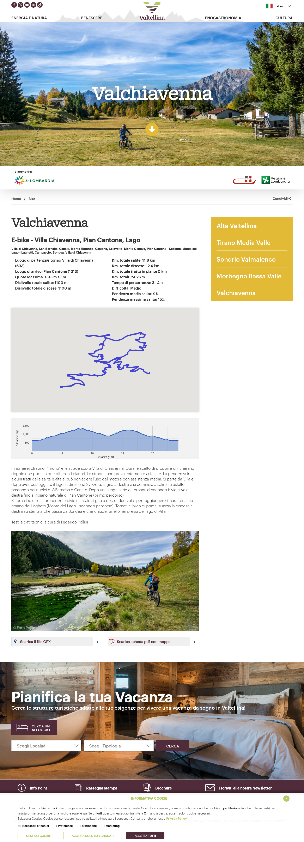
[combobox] (278, 6)
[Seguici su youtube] (27, 5)
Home (16, 198)
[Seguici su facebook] (14, 5)
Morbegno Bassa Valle (249, 275)
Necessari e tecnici (35, 826)
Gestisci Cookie (38, 835)
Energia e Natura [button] (29, 17)
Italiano (279, 6)
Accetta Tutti (145, 835)
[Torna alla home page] (152, 11)
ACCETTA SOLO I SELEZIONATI (93, 835)
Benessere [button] (91, 17)
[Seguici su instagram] (33, 5)
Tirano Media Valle (243, 242)
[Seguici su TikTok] (40, 5)
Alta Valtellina (237, 225)
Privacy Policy (176, 818)
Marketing (113, 826)
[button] (56, 641)
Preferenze (65, 826)
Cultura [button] (284, 17)
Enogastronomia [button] (223, 17)
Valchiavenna (236, 292)
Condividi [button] (280, 198)
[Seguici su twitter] (20, 5)
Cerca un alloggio (41, 727)
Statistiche (89, 826)
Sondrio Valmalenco (246, 259)
